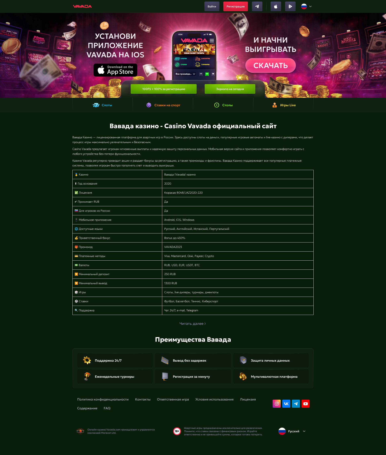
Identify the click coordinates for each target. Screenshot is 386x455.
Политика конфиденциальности (103, 399)
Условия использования (214, 399)
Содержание (87, 408)
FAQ (107, 408)
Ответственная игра (173, 399)
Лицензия (248, 399)
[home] (82, 6)
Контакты (143, 399)
